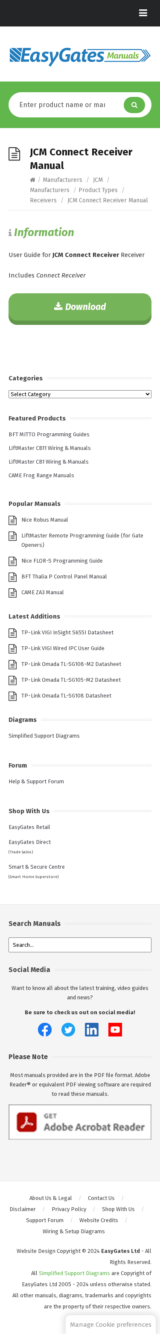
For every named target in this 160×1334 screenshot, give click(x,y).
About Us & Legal (50, 1198)
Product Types (98, 190)
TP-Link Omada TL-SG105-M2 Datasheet (71, 680)
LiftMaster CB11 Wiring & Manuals (50, 448)
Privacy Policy (69, 1209)
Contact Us (101, 1198)
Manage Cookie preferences (110, 1324)
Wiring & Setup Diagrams (74, 1231)
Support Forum (45, 1220)
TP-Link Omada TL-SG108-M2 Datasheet (71, 664)
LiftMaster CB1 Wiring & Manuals (49, 461)
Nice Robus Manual (44, 520)
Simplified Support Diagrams (44, 736)
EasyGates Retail (29, 827)
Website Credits (98, 1220)
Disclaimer (22, 1209)
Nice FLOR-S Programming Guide (62, 561)
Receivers (43, 200)
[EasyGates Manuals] (80, 57)
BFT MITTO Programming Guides (49, 434)
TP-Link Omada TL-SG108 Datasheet (66, 695)
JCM (98, 180)
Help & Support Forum (36, 781)
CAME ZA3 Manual (42, 592)
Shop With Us (118, 1209)
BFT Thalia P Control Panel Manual (64, 576)
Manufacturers (62, 180)
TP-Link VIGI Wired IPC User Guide (63, 648)
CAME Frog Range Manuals (41, 475)
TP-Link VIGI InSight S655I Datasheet (67, 632)
